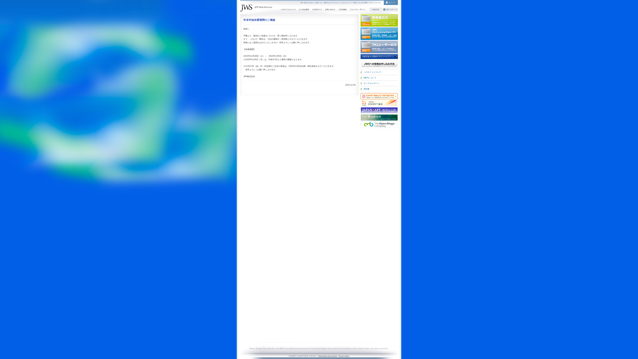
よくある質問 (303, 9)
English (376, 9)
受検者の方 (379, 20)
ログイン (392, 2)
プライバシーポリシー (358, 9)
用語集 (367, 89)
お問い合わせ (330, 9)
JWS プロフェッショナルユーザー (379, 33)
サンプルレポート (371, 83)
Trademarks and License (327, 356)
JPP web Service (256, 8)
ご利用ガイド (316, 9)
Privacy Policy (344, 356)
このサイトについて (288, 9)
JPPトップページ (390, 9)
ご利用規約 (342, 9)
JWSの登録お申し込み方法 (379, 64)
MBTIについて (370, 78)
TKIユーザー (379, 47)
